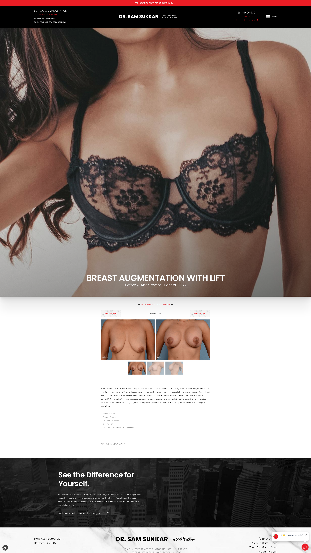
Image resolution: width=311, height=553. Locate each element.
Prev (110, 313)
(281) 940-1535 (245, 12)
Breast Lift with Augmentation (124, 428)
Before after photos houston (154, 549)
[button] (5, 548)
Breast (182, 549)
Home (126, 549)
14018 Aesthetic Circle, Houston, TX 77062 (83, 513)
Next (200, 313)
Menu (274, 16)
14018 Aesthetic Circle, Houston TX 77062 (47, 541)
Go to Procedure (164, 304)
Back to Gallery (146, 304)
